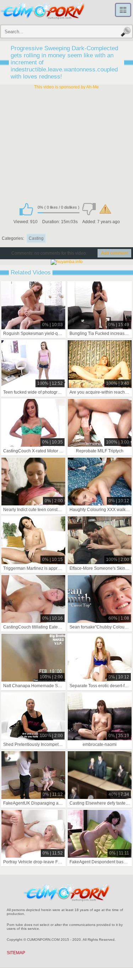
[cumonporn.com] (42, 11)
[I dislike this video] (89, 209)
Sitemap (16, 952)
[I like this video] (26, 209)
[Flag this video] (105, 209)
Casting (36, 238)
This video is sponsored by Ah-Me (66, 87)
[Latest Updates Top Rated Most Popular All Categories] (123, 10)
